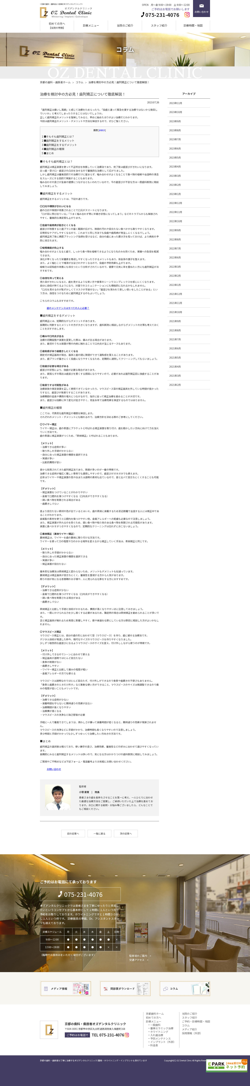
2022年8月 (175, 239)
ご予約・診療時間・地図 (196, 1021)
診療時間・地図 (193, 25)
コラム (186, 1025)
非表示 (102, 130)
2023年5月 (175, 157)
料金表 (154, 1045)
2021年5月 (175, 357)
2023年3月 (175, 175)
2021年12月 (175, 294)
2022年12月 (175, 203)
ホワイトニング (159, 1031)
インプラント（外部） (163, 1042)
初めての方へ (57, 25)
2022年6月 (175, 257)
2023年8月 (175, 130)
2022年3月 (175, 266)
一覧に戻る (99, 833)
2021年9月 (175, 321)
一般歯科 (155, 1025)
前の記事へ (73, 833)
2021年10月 (175, 312)
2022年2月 (175, 275)
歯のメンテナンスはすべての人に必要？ (68, 308)
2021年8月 (175, 330)
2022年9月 (175, 230)
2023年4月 (175, 166)
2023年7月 (175, 139)
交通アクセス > (138, 960)
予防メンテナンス (160, 1038)
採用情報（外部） (192, 1033)
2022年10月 (175, 221)
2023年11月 (175, 103)
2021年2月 (175, 384)
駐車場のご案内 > (140, 955)
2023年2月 (175, 184)
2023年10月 (175, 112)
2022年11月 (175, 212)
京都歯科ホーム (155, 1013)
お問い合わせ (54, 769)
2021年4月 (175, 366)
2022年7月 (175, 248)
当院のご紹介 (125, 25)
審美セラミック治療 (161, 1028)
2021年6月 (175, 348)
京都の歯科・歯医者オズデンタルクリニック (95, 1023)
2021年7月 (175, 339)
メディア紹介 (189, 1029)
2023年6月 (175, 148)
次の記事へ (126, 833)
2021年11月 (175, 303)
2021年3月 (175, 375)
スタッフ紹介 (159, 25)
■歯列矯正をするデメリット (59, 145)
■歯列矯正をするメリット (58, 140)
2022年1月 (175, 285)
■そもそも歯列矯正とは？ (58, 136)
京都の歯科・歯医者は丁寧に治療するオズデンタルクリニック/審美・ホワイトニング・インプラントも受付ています (93, 1060)
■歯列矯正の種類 (53, 149)
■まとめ (48, 153)
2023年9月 (175, 121)
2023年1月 (175, 194)
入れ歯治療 (156, 1035)
